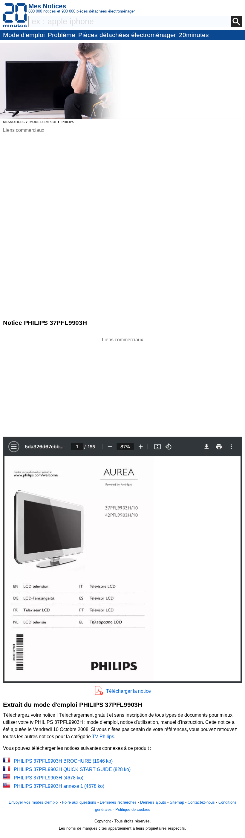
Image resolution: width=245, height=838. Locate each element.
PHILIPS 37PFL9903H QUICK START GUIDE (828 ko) (72, 769)
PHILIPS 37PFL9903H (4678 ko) (48, 777)
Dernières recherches (118, 802)
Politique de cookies (132, 809)
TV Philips (103, 736)
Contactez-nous (201, 802)
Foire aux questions (79, 802)
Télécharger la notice (128, 691)
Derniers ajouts (153, 802)
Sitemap (177, 802)
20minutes (194, 34)
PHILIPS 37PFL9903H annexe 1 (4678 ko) (59, 786)
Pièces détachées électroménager (127, 34)
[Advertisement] (122, 385)
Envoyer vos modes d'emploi (34, 802)
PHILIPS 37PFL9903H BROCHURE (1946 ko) (63, 761)
